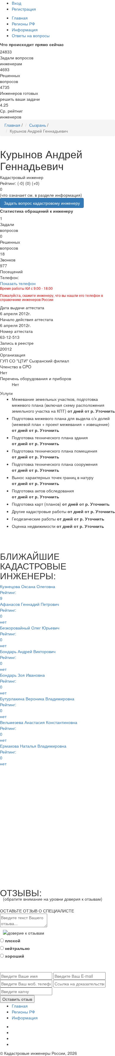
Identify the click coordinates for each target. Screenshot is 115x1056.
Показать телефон (18, 283)
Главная (20, 18)
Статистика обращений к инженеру (36, 211)
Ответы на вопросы (31, 35)
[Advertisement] (57, 824)
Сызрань (37, 125)
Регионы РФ (23, 24)
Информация (25, 29)
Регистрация (24, 9)
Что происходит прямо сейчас (32, 44)
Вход (16, 3)
